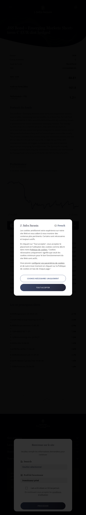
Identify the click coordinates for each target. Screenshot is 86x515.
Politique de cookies (38, 249)
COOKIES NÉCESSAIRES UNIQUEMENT (43, 278)
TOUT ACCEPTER (43, 287)
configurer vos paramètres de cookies (48, 263)
